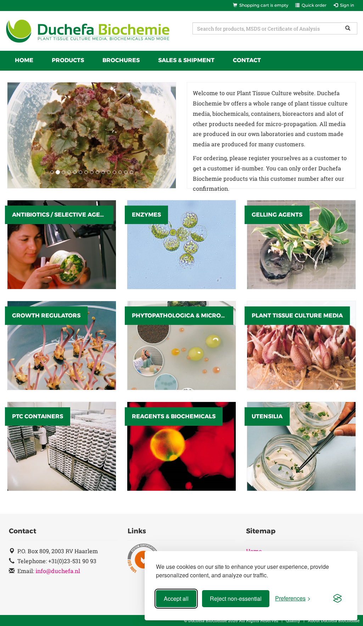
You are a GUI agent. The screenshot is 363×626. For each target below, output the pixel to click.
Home (24, 60)
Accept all (176, 598)
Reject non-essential (236, 598)
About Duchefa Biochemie (333, 620)
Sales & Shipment (186, 60)
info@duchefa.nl (57, 571)
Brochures (121, 60)
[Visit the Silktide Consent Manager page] (337, 598)
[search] (349, 28)
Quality (293, 620)
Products (68, 60)
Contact (247, 60)
